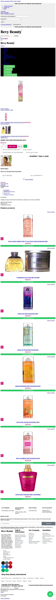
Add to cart (12, 146)
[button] (50, 594)
